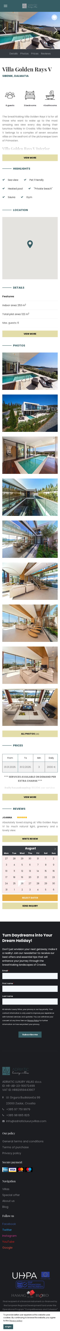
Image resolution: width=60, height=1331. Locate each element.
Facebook (9, 1224)
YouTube (8, 1242)
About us (8, 1201)
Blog (5, 1207)
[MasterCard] (20, 1169)
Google (7, 1247)
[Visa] (12, 1169)
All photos (30, 733)
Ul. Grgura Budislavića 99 (23, 1100)
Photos (24, 53)
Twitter (7, 1230)
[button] (56, 30)
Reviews (46, 53)
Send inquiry (30, 905)
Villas (5, 1189)
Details (13, 53)
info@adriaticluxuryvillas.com (26, 1121)
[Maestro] (28, 1169)
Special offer (11, 1195)
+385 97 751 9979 (18, 1109)
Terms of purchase (15, 1147)
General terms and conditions (23, 1141)
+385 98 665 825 (18, 1115)
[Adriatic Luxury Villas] (30, 5)
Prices (34, 53)
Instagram (9, 1236)
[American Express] (5, 1169)
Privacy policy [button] (15, 1320)
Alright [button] (8, 1327)
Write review (30, 838)
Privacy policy (11, 1153)
